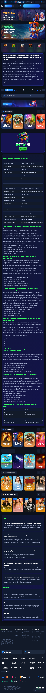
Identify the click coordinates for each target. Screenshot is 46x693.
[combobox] (22, 95)
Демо (9, 124)
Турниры (17, 635)
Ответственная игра (26, 632)
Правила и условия (26, 631)
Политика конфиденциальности (26, 635)
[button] (19, 40)
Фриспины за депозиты (17, 637)
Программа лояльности (17, 633)
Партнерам (24, 636)
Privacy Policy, (35, 638)
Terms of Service (35, 640)
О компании (17, 631)
